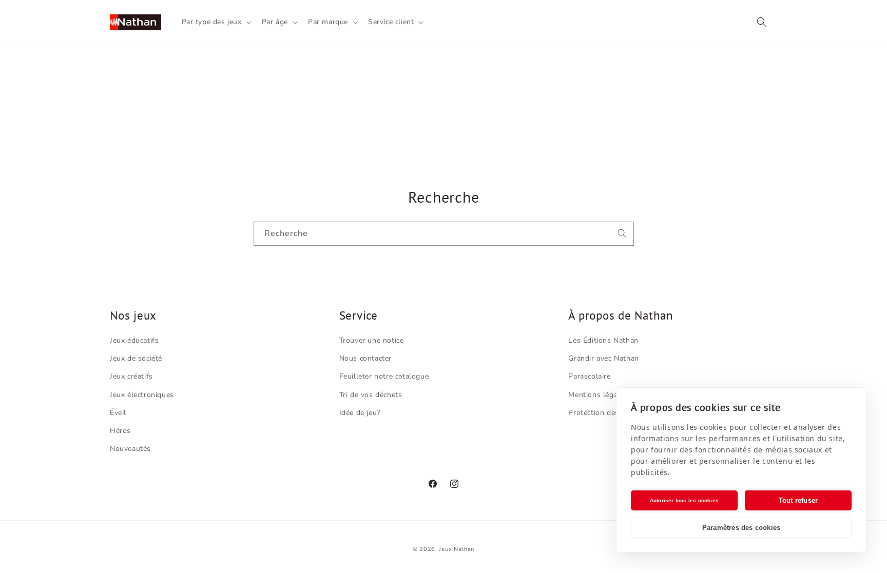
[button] (216, 22)
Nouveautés (130, 448)
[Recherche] (622, 233)
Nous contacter (365, 358)
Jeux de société (136, 358)
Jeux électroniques (142, 395)
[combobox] (443, 233)
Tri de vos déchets (370, 395)
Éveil (118, 413)
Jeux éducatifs (134, 340)
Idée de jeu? (359, 413)
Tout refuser (798, 500)
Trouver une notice (371, 340)
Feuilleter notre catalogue (384, 376)
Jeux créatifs (131, 376)
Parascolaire (589, 376)
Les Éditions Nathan (603, 340)
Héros (120, 431)
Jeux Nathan (456, 549)
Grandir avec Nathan (603, 358)
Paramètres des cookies (741, 527)
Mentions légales (598, 395)
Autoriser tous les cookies (684, 500)
